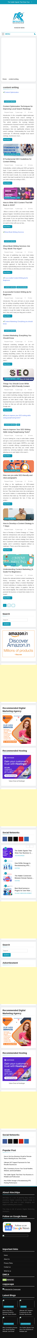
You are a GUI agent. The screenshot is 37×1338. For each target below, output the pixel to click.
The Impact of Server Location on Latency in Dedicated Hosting (23, 891)
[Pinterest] (21, 839)
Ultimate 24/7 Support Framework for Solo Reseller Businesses (26, 1312)
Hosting (17, 856)
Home (6, 1255)
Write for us (7, 1271)
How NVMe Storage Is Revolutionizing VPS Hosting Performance (22, 853)
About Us (7, 1259)
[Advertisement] (18, 58)
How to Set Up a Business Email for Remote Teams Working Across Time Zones (18, 2)
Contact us (7, 1267)
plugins (17, 881)
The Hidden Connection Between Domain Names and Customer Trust (23, 866)
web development (26, 881)
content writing (10, 101)
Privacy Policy (8, 1263)
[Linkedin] (26, 839)
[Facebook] (5, 839)
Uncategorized (22, 287)
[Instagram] (15, 839)
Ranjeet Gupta (8, 112)
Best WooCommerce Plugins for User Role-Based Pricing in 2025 (22, 878)
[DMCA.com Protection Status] (8, 1280)
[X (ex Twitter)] (10, 839)
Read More (7, 139)
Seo (18, 154)
